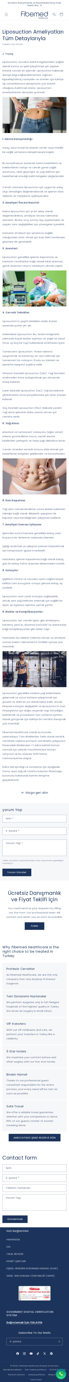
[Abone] (58, 1341)
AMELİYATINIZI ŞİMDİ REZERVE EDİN (34, 1137)
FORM (34, 926)
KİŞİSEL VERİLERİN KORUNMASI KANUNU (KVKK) (32, 1268)
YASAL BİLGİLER (14, 1254)
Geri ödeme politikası (36, 1369)
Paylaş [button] (9, 53)
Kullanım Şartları (16, 1374)
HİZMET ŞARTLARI (16, 1261)
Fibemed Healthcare (29, 1365)
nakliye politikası (36, 1374)
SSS (8, 1246)
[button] (6, 14)
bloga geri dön (37, 793)
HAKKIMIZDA (13, 1239)
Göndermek (15, 1219)
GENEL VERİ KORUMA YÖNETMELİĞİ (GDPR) (30, 1275)
